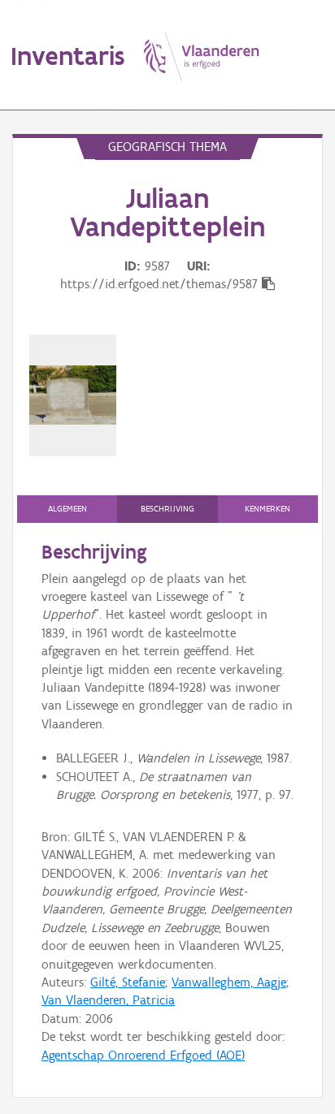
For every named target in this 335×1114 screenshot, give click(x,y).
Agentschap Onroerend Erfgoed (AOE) (143, 1055)
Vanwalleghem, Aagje (229, 982)
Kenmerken (267, 508)
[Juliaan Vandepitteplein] (72, 395)
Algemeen (67, 508)
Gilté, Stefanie (127, 982)
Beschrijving (167, 508)
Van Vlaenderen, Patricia (108, 1000)
